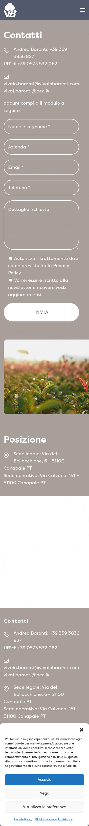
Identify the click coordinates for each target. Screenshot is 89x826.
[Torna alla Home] (10, 10)
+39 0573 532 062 (37, 63)
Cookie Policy (23, 819)
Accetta (45, 779)
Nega (44, 793)
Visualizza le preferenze (44, 806)
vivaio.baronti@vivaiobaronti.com (41, 83)
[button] (81, 729)
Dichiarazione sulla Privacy (54, 819)
